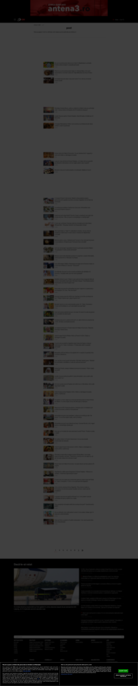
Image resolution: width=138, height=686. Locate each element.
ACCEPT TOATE (123, 670)
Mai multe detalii (27, 671)
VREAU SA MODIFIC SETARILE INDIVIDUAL (123, 676)
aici (38, 678)
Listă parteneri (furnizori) (66, 674)
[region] (69, 674)
